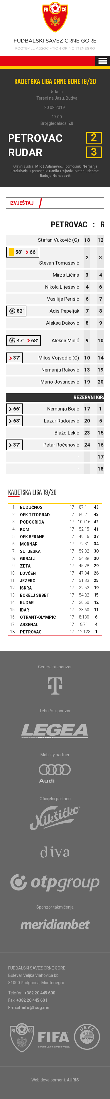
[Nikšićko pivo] (55, 817)
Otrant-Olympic (38, 617)
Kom (24, 529)
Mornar (29, 544)
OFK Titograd (35, 514)
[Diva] (55, 853)
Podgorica (32, 522)
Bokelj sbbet (34, 595)
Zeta (25, 566)
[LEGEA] (55, 729)
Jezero (27, 580)
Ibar (24, 610)
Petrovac (31, 632)
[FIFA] (54, 1037)
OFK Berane (32, 536)
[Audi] (55, 773)
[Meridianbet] (55, 926)
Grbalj (27, 558)
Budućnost (32, 507)
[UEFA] (87, 1037)
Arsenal (29, 624)
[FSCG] (22, 1037)
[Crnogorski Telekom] (55, 686)
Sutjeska (30, 551)
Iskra (26, 588)
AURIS (73, 1080)
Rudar (27, 602)
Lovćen (28, 573)
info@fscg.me (35, 1007)
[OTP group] (55, 882)
